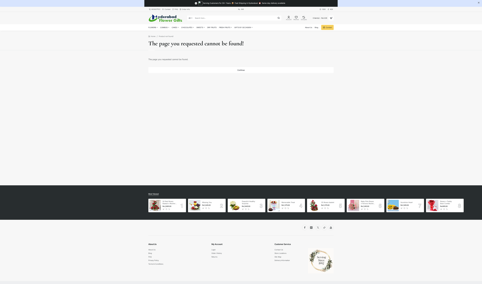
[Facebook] (305, 227)
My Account (217, 244)
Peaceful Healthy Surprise (248, 202)
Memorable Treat (288, 202)
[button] (163, 209)
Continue (241, 70)
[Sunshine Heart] (393, 205)
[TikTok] (324, 227)
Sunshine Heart (407, 202)
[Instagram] (311, 227)
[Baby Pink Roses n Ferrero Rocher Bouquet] (353, 205)
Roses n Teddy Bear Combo (446, 202)
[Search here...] (278, 18)
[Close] (478, 3)
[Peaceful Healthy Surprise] (234, 205)
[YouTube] (331, 227)
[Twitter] (318, 227)
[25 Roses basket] (313, 205)
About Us (152, 244)
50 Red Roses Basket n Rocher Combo (169, 202)
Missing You (207, 202)
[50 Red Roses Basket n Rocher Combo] (155, 205)
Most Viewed (153, 194)
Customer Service (283, 244)
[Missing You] (194, 205)
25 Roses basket (327, 202)
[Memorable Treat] (274, 205)
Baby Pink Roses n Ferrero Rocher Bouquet (367, 202)
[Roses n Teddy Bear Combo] (432, 205)
